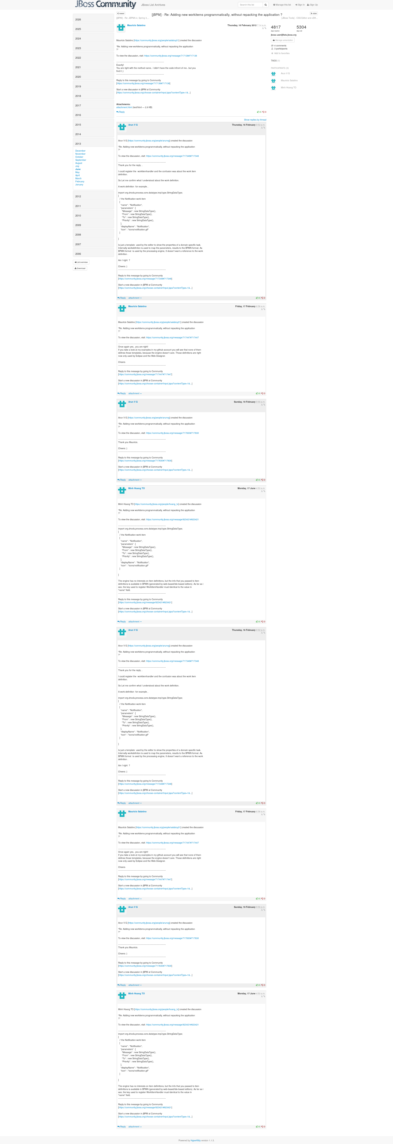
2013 (78, 143)
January (79, 184)
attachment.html (124, 107)
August (78, 162)
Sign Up (313, 4)
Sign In (301, 4)
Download (80, 268)
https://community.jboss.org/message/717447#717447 (172, 337)
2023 (78, 48)
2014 (78, 134)
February (79, 181)
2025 (78, 29)
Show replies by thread (255, 119)
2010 (78, 215)
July (77, 166)
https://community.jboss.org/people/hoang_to (156, 504)
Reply (122, 111)
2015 (78, 124)
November (80, 153)
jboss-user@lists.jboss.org (283, 34)
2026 (78, 19)
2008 (78, 234)
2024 (78, 38)
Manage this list (283, 4)
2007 (78, 244)
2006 (78, 254)
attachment (134, 297)
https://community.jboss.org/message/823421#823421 (172, 519)
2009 (78, 225)
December (80, 150)
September (80, 159)
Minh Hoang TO (136, 488)
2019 (78, 86)
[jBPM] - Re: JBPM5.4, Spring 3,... (132, 17)
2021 (78, 67)
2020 (78, 76)
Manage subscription (284, 40)
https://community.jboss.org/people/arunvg (148, 140)
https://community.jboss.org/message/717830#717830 (172, 432)
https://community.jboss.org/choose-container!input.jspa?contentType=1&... (153, 92)
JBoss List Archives (153, 5)
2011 (78, 206)
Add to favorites (282, 53)
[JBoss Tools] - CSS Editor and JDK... (300, 17)
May (77, 172)
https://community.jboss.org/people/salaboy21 (156, 40)
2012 (78, 196)
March (78, 178)
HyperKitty (196, 1140)
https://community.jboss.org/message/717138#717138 (170, 55)
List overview (82, 262)
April (77, 175)
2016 (78, 115)
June (78, 169)
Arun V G (133, 124)
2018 (78, 96)
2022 (78, 57)
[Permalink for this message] (265, 28)
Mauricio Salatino (136, 25)
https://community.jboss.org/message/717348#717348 (172, 155)
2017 (78, 105)
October (79, 156)
